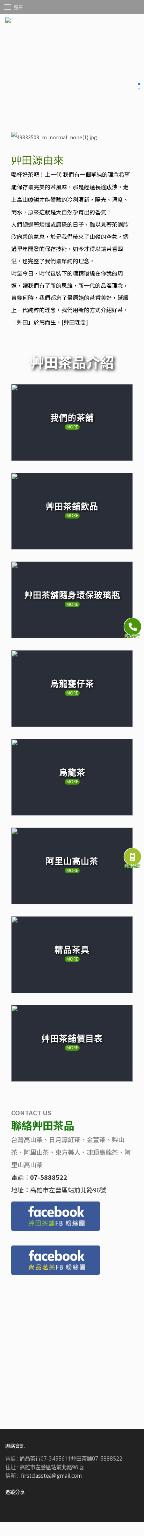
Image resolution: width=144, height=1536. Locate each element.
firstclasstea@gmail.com (51, 1475)
